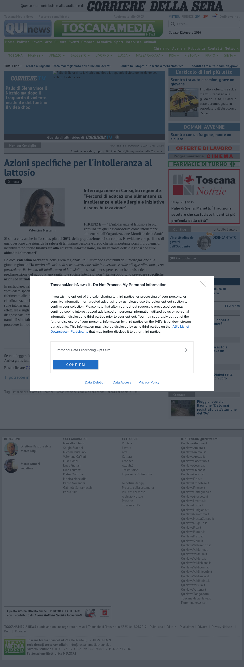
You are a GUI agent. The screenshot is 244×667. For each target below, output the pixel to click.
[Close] (204, 285)
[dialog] (122, 333)
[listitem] (122, 349)
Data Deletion (95, 382)
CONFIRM (75, 365)
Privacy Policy (149, 382)
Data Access (122, 382)
